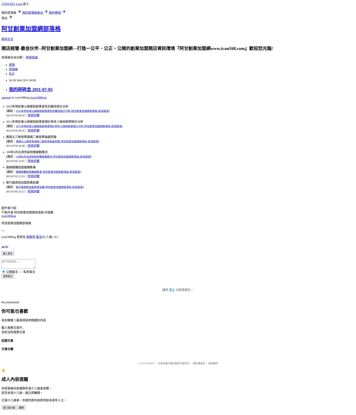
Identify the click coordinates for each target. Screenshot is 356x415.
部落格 (13, 69)
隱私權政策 (199, 363)
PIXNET (150, 363)
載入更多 (8, 253)
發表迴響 (33, 115)
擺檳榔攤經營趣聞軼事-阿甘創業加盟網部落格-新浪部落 (48, 172)
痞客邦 (30, 236)
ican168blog (38, 97)
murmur (6, 97)
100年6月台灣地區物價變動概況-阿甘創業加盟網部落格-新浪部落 (53, 156)
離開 (21, 407)
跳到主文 (7, 39)
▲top (4, 246)
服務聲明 (213, 363)
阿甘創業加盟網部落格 (31, 28)
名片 (12, 73)
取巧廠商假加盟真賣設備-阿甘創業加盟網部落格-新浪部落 (49, 187)
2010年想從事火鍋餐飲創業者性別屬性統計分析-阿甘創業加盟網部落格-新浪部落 (62, 111)
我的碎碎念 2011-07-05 (31, 89)
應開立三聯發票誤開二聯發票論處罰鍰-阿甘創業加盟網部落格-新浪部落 (57, 141)
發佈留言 (8, 276)
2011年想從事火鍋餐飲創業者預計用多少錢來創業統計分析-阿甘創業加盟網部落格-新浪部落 (69, 126)
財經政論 (32, 57)
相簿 (12, 64)
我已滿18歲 (9, 407)
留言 (39, 236)
